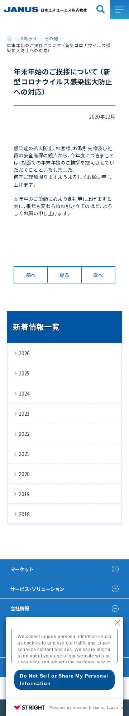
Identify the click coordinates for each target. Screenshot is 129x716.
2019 (24, 494)
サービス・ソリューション (37, 588)
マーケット (22, 569)
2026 (24, 353)
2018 (24, 514)
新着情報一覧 (36, 326)
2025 (24, 373)
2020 (24, 473)
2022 (24, 433)
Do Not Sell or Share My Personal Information (64, 679)
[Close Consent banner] (117, 623)
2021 (24, 453)
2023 (24, 413)
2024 (24, 393)
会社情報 (19, 608)
